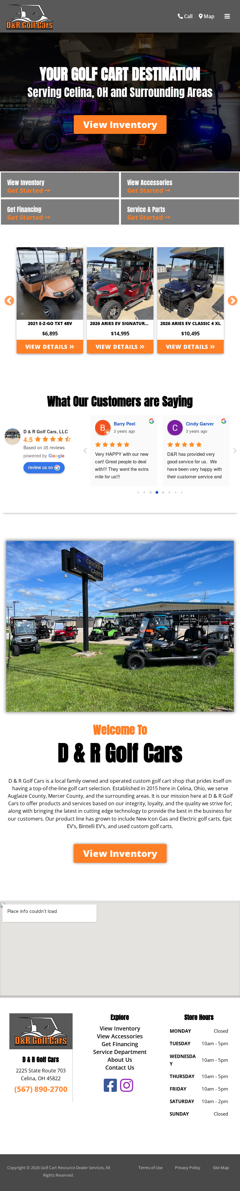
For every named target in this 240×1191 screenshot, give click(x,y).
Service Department (120, 1052)
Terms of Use (150, 1167)
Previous (7, 299)
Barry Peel (124, 423)
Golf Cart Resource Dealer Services (72, 1167)
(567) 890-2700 (41, 1089)
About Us (120, 1059)
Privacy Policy (187, 1167)
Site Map (221, 1167)
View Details (47, 346)
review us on (40, 467)
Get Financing (120, 1044)
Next (230, 299)
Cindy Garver (200, 423)
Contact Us (119, 1067)
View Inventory (120, 1028)
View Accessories (120, 1036)
